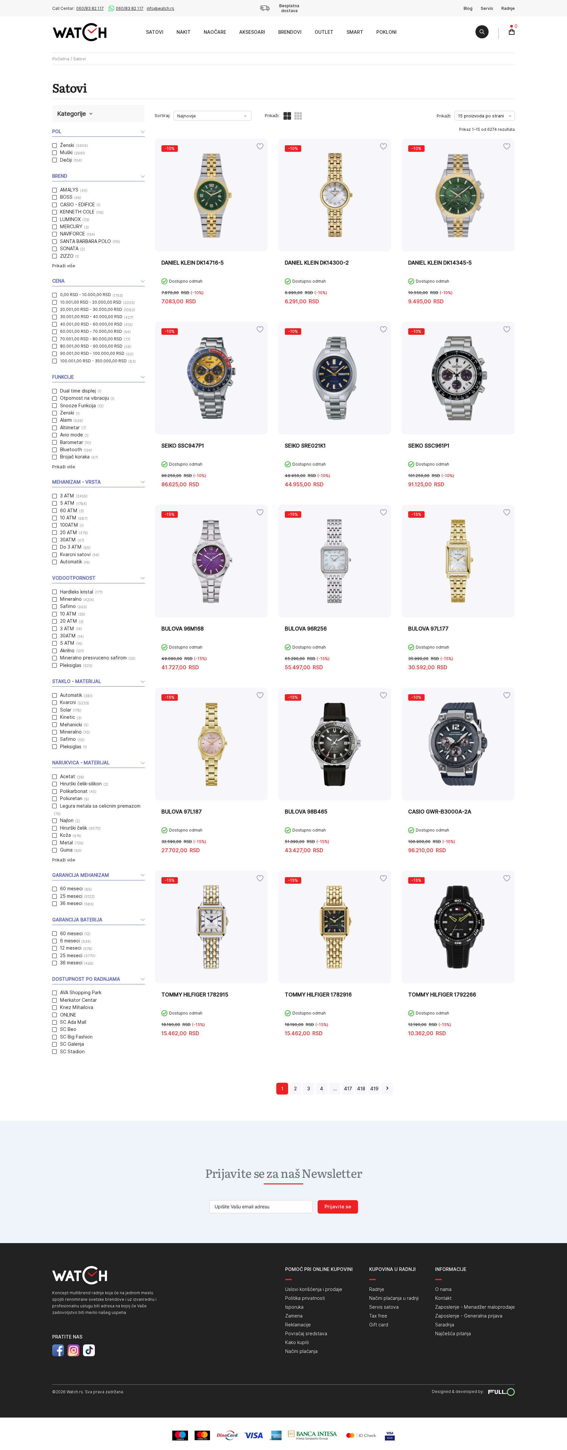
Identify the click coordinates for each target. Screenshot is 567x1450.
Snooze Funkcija (78, 405)
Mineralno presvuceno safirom (93, 657)
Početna (60, 58)
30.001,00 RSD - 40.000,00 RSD (91, 316)
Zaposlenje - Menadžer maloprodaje (475, 1307)
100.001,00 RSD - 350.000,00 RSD (93, 360)
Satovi (154, 32)
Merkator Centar (78, 1000)
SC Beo (68, 1029)
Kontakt (443, 1298)
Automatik (71, 561)
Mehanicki (71, 724)
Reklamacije (298, 1324)
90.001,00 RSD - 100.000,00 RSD (92, 353)
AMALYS (69, 189)
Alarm (66, 420)
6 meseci (70, 940)
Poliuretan (71, 798)
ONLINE (68, 1014)
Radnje (508, 8)
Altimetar (70, 427)
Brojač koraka (75, 456)
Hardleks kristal (76, 591)
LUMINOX (70, 219)
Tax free (378, 1316)
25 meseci (71, 896)
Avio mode (71, 434)
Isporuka (294, 1307)
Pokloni (386, 32)
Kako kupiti (297, 1342)
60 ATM (68, 510)
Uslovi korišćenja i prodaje (313, 1289)
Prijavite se (338, 1207)
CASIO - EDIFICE (77, 204)
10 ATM (68, 517)
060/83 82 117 (90, 8)
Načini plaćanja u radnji (394, 1298)
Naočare (215, 32)
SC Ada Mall (73, 1022)
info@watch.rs (160, 8)
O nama (443, 1289)
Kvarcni (68, 702)
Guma (66, 850)
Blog (468, 8)
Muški (66, 152)
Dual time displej (78, 390)
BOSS (66, 197)
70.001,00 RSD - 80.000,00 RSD (91, 338)
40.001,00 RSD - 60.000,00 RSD (91, 324)
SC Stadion (72, 1051)
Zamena (294, 1316)
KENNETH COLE (77, 211)
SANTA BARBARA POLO (85, 241)
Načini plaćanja (301, 1351)
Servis (487, 8)
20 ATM (68, 532)
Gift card (378, 1324)
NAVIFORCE (72, 233)
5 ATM (67, 503)
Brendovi (290, 32)
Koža (65, 835)
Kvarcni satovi (75, 554)
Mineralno (71, 599)
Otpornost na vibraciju (84, 398)
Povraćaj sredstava (306, 1333)
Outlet (324, 32)
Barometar (71, 442)
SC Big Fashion (76, 1036)
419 (374, 1088)
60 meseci (71, 888)
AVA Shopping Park (80, 992)
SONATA (69, 248)
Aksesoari (252, 32)
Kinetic (67, 717)
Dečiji (66, 160)
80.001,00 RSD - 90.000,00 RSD (91, 346)
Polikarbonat (74, 791)
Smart (354, 32)
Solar (65, 710)
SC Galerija (72, 1044)
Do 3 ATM (71, 547)
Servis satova (384, 1307)
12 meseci (70, 948)
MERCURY (71, 226)
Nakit (184, 32)
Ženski (67, 145)
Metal (66, 842)
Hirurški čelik (73, 828)
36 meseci (71, 903)
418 (361, 1088)
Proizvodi (132, 31)
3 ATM (67, 495)
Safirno (68, 606)
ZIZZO (67, 256)
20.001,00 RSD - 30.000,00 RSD (91, 309)
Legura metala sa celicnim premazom (100, 806)
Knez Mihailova (76, 1007)
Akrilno (67, 650)
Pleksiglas (70, 665)
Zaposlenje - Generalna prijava (468, 1316)
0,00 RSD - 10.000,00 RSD (85, 294)
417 (348, 1088)
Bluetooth (71, 449)
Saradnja (444, 1324)
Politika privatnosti (305, 1298)
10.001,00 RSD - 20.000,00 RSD (90, 302)
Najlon (67, 820)
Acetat (67, 776)
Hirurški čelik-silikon (81, 783)
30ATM (68, 539)
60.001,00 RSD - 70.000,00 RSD (91, 331)
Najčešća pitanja (453, 1333)
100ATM (69, 525)
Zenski (67, 412)
